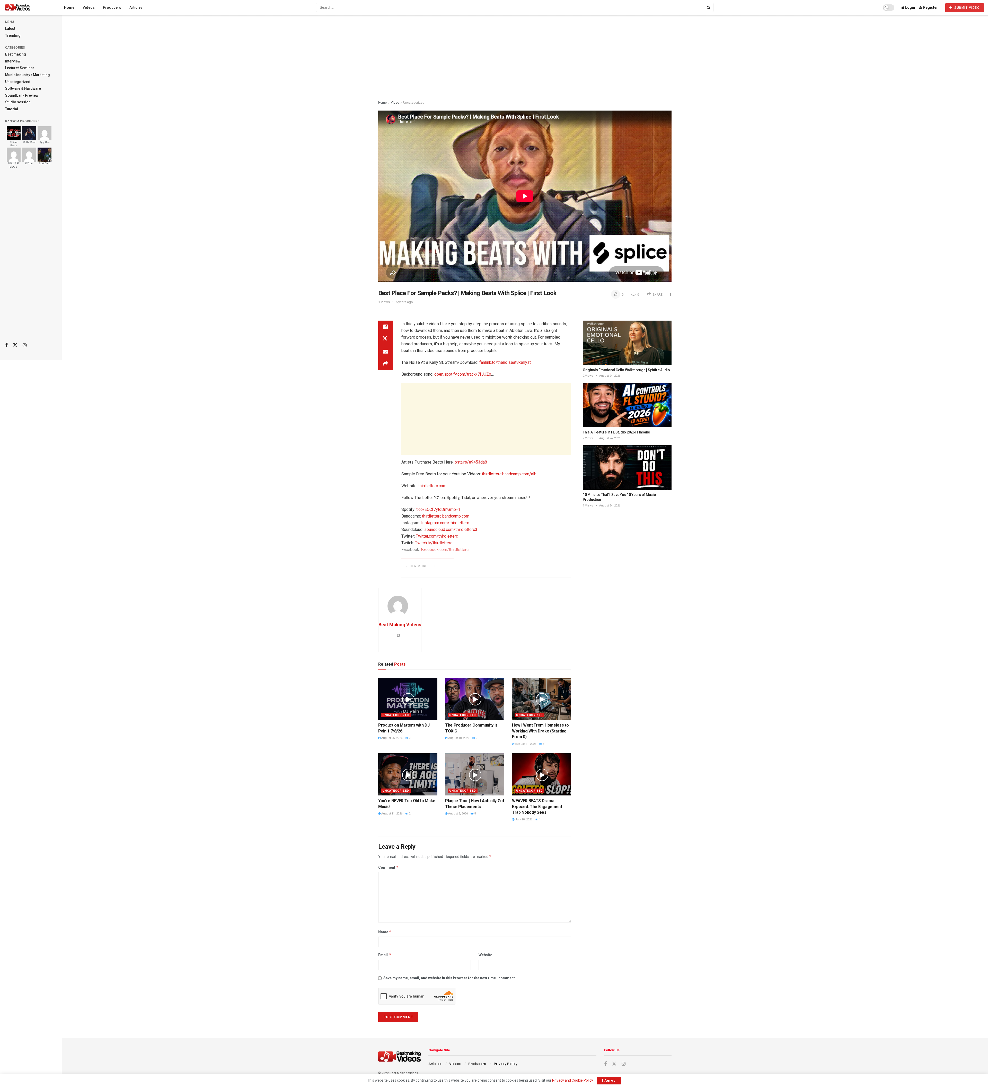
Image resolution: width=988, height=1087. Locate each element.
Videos (89, 7)
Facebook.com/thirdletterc (445, 549)
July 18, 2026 (523, 819)
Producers (112, 7)
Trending (13, 35)
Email (384, 954)
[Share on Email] (385, 351)
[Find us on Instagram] (25, 345)
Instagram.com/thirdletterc (445, 522)
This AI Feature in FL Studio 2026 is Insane (616, 432)
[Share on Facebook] (385, 327)
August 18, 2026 (458, 738)
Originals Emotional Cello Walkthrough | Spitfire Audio (626, 370)
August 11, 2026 (525, 744)
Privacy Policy (505, 1064)
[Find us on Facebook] (6, 345)
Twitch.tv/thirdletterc (433, 542)
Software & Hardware (23, 88)
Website (485, 955)
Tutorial (11, 109)
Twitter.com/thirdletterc (437, 536)
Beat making (15, 54)
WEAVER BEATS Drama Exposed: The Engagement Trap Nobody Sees (537, 806)
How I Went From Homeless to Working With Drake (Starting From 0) (540, 731)
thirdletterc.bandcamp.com (445, 516)
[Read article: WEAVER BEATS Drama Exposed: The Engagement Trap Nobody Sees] (541, 774)
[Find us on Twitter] (15, 345)
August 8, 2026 (457, 813)
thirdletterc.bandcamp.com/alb (509, 474)
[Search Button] (708, 7)
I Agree (609, 1080)
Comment (388, 867)
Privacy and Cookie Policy (572, 1080)
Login (909, 7)
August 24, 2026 (609, 375)
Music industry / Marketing (27, 75)
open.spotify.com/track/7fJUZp (462, 374)
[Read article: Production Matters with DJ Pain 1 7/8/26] (407, 699)
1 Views (588, 505)
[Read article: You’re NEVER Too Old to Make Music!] (407, 774)
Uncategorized (17, 82)
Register (930, 7)
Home (69, 7)
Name (385, 931)
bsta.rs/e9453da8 (471, 462)
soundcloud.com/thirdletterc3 (450, 529)
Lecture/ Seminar (19, 68)
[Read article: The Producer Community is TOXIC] (474, 699)
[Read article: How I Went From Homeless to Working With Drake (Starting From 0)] (541, 699)
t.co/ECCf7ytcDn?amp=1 (438, 509)
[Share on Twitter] (385, 339)
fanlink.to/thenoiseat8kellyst (505, 362)
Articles (136, 7)
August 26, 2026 (391, 738)
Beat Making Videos (399, 624)
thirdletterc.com (432, 485)
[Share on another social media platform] (385, 364)
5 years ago (404, 302)
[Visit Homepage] (27, 7)
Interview (12, 61)
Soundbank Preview (21, 95)
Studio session (18, 102)
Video (395, 102)
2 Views (588, 375)
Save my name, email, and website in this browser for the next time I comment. (449, 978)
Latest (10, 28)
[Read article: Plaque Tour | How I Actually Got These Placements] (474, 774)
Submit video (966, 8)
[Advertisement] (31, 257)
